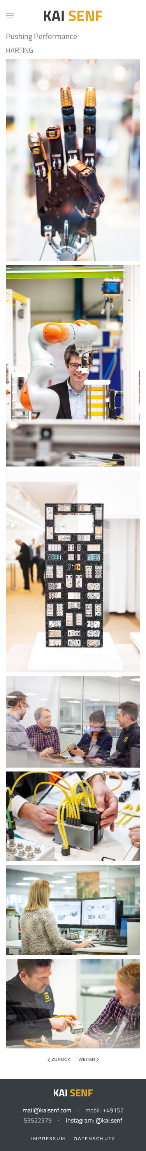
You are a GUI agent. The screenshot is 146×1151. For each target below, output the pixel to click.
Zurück (60, 1059)
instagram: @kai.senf (94, 1120)
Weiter (87, 1059)
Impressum (48, 1138)
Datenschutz (94, 1138)
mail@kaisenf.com (47, 1110)
